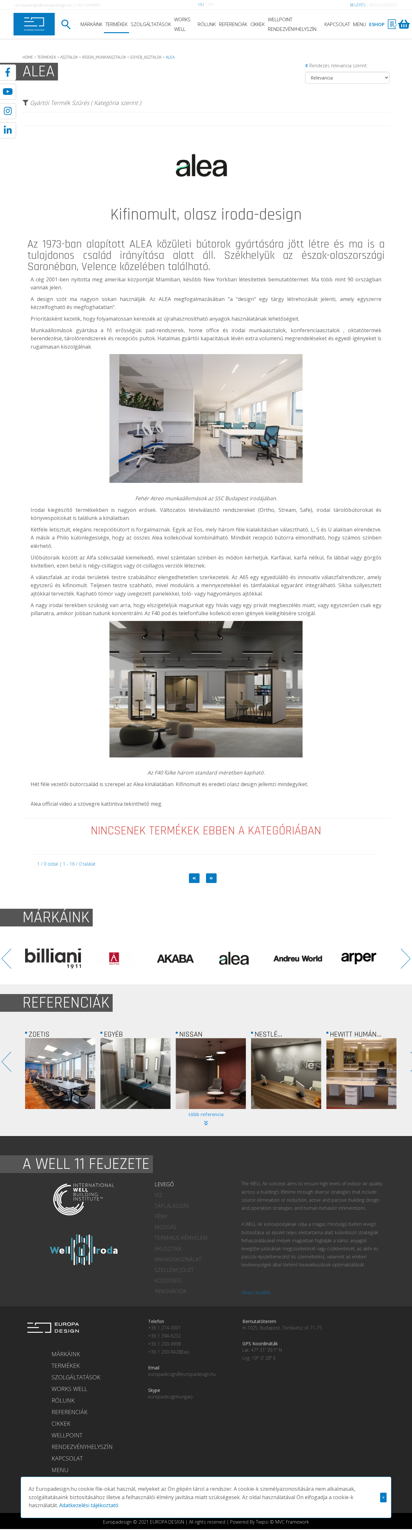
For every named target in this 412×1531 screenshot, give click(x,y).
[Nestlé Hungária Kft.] (211, 1073)
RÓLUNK (207, 24)
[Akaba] (53, 959)
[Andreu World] (175, 959)
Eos (198, 529)
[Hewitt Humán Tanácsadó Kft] (286, 1073)
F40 (156, 613)
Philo (63, 537)
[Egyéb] (60, 1073)
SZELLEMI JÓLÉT (174, 1269)
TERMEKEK (46, 57)
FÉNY (160, 1216)
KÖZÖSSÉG (167, 1280)
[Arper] (236, 959)
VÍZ (158, 1195)
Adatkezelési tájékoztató (88, 1505)
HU (201, 4)
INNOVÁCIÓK (170, 1291)
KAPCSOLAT (337, 24)
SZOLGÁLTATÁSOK (151, 24)
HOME (28, 57)
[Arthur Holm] (297, 959)
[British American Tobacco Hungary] (361, 1073)
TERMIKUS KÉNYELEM (181, 1237)
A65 (243, 577)
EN (210, 4)
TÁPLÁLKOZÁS (171, 1205)
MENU (359, 24)
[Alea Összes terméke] (206, 204)
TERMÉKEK (116, 24)
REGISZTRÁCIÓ (383, 5)
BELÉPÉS (357, 5)
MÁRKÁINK (91, 24)
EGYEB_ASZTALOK (146, 57)
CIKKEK (257, 24)
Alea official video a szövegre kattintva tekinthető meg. (96, 803)
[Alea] (114, 959)
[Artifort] (358, 959)
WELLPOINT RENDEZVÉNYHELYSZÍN (292, 24)
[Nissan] (135, 1073)
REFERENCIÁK (233, 24)
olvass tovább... (257, 1292)
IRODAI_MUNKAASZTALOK (104, 57)
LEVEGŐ (164, 1184)
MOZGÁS (165, 1227)
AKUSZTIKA (168, 1248)
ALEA (140, 244)
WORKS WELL (182, 24)
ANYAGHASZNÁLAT (177, 1259)
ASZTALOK (69, 57)
